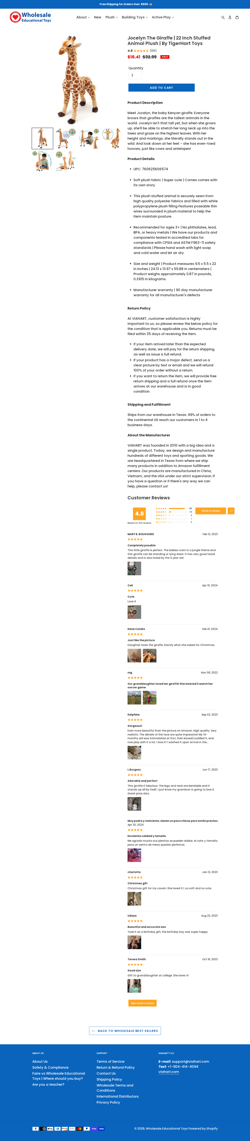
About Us (40, 1061)
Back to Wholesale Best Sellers (127, 1031)
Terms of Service (110, 1061)
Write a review (211, 511)
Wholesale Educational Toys (167, 1129)
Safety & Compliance (50, 1067)
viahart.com (169, 1071)
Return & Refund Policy (116, 1067)
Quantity (135, 68)
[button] (231, 511)
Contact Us (106, 1073)
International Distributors (118, 1096)
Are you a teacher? (48, 1084)
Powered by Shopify (203, 1129)
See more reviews (142, 1003)
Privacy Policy (108, 1102)
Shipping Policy (109, 1079)
